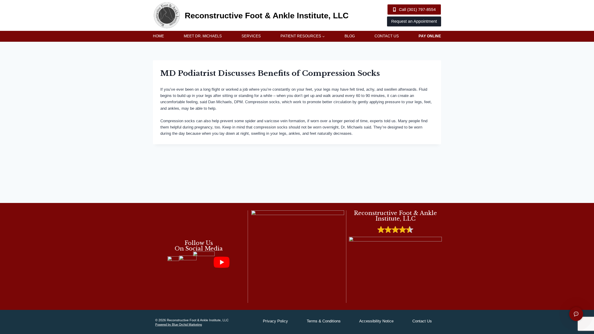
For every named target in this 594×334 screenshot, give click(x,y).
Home (158, 36)
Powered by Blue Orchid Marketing (178, 324)
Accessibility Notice (376, 321)
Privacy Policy (275, 321)
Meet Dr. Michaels (203, 36)
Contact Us (386, 36)
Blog (350, 36)
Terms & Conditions (324, 321)
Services (251, 36)
